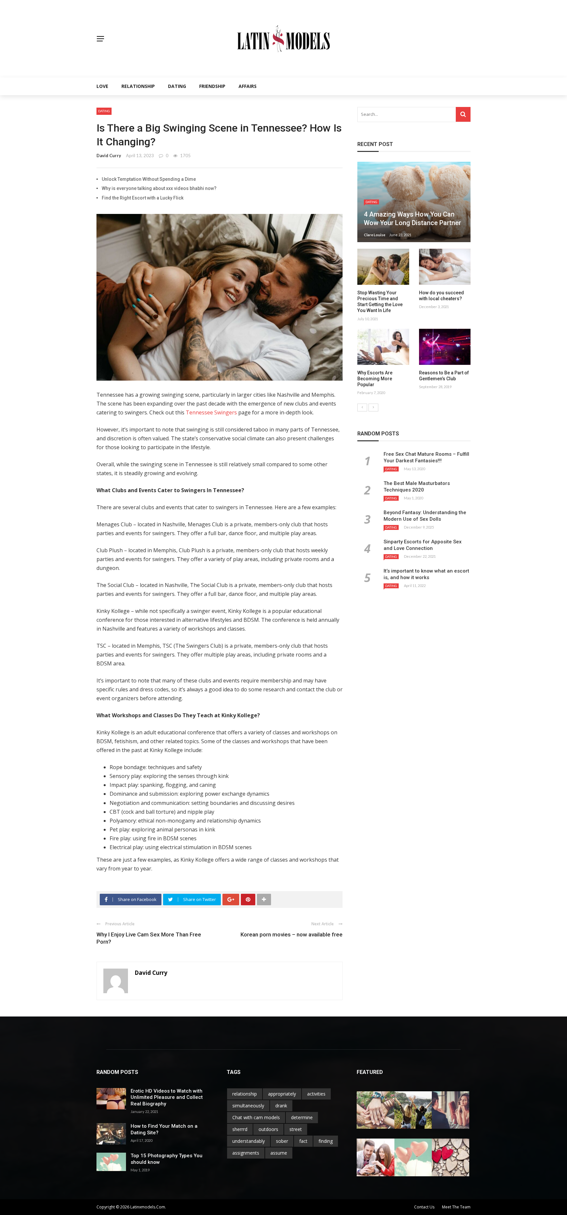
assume (278, 1153)
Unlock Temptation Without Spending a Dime (149, 179)
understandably (248, 1141)
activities (316, 1094)
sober (282, 1141)
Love (102, 86)
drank (281, 1105)
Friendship (212, 86)
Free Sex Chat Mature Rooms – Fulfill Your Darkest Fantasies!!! (426, 457)
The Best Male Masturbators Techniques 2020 (417, 486)
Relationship (138, 86)
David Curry (108, 155)
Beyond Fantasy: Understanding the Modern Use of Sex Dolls (425, 516)
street (295, 1129)
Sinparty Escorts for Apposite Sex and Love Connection (423, 545)
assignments (245, 1153)
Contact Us (424, 1207)
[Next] (373, 407)
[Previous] (362, 407)
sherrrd (239, 1129)
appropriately (282, 1094)
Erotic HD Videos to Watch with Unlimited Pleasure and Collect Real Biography (167, 1097)
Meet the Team (456, 1207)
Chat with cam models (256, 1117)
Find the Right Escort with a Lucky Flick (142, 197)
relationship (244, 1094)
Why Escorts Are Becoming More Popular (374, 378)
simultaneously (248, 1105)
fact (303, 1141)
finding (326, 1141)
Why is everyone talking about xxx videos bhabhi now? (159, 188)
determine (302, 1117)
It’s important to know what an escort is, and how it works (426, 574)
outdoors (268, 1129)
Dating (177, 86)
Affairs (248, 86)
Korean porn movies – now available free (292, 934)
